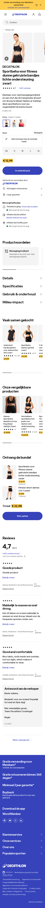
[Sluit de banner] (40, 5)
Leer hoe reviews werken (12, 556)
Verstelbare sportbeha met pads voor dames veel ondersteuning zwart (28, 422)
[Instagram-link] (16, 820)
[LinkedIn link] (21, 820)
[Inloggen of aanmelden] (33, 14)
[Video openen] (6, 59)
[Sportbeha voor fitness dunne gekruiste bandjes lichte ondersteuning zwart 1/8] (17, 48)
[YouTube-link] (10, 820)
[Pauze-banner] (36, 5)
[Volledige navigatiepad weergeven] (3, 30)
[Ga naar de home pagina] (19, 14)
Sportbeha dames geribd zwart (27, 347)
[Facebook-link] (4, 820)
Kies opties (22, 516)
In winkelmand (22, 170)
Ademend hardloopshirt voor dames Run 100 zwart (11, 349)
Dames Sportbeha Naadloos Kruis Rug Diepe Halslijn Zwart (10, 421)
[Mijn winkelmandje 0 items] (39, 14)
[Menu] (5, 14)
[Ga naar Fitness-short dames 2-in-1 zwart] (9, 493)
